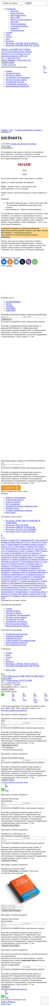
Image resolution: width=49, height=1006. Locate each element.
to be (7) (4, 544)
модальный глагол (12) (10, 570)
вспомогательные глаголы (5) (34, 544)
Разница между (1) (23, 590)
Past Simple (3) (21, 546)
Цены (8, 35)
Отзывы (9, 32)
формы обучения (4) (40, 559)
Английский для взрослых (16, 84)
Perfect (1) (25, 587)
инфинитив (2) (14, 551)
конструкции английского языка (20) (16, 555)
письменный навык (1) (35, 574)
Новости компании (18, 24)
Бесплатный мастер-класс (16, 645)
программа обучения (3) (38, 572)
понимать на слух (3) (20, 566)
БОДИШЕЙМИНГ (13, 302)
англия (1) (5, 540)
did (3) (38, 551)
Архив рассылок (17, 30)
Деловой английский (14, 636)
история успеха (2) (34, 564)
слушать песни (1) (26, 549)
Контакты (10, 41)
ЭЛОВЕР (9, 306)
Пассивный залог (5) (12, 587)
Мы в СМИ (15, 17)
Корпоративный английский (17, 86)
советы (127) (15, 540)
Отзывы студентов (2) (18, 564)
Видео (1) (26, 596)
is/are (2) (4, 546)
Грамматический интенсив (16, 634)
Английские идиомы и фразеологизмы (21, 506)
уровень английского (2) (21, 559)
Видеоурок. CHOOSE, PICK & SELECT (22, 43)
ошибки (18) (32, 546)
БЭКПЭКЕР (11, 310)
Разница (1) (5, 594)
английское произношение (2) (13, 574)
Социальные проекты (19, 26)
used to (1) (35, 555)
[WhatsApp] (35, 262)
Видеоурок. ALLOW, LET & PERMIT (21, 529)
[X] (22, 262)
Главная (9, 71)
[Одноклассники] (10, 262)
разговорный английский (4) (29, 568)
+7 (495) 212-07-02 (8, 65)
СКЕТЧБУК (10, 308)
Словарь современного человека (23, 144)
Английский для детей (15, 82)
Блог (8, 39)
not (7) (28, 542)
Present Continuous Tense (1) (23, 557)
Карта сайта (10, 670)
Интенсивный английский (16, 624)
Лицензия (14, 22)
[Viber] (28, 262)
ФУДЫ (8, 304)
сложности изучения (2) (20, 579)
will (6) (44, 542)
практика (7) (37, 553)
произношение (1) (23, 592)
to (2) (6, 551)
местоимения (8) (17, 583)
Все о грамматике (13, 504)
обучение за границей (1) (11, 562)
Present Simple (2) (15, 544)
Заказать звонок (8, 62)
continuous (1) (6, 566)
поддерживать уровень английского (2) (17, 577)
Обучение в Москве (14, 75)
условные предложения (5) (22, 585)
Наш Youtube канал (18, 15)
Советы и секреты (13, 502)
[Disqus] (24, 368)
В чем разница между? (15, 500)
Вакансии (14, 28)
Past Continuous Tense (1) (32, 562)
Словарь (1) (17, 596)
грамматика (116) (27, 540)
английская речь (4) (9, 568)
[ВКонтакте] (4, 262)
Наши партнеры (17, 13)
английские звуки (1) (39, 592)
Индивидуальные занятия (16, 80)
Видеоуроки (11, 513)
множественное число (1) (34, 583)
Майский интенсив (13, 638)
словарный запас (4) (20, 572)
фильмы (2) (5, 542)
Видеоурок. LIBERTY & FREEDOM (20, 527)
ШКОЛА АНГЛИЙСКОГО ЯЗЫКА (16, 49)
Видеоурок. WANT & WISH (17, 525)
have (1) (24, 551)
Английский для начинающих (18, 77)
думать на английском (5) (14, 553)
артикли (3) (14, 581)
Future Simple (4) (12, 549)
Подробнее (5, 237)
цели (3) (28, 553)
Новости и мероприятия (15, 497)
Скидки (9, 37)
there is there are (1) (18, 542)
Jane (8, 146)
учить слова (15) (41, 540)
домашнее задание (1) (28, 570)
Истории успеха (12, 508)
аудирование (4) (36, 566)
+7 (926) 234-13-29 (12, 58)
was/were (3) (36, 542)
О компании (11, 9)
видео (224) (35, 596)
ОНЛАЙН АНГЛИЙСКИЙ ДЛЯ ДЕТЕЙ (22, 45)
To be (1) (11, 546)
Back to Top (5, 1004)
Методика (14, 11)
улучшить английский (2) (29, 581)
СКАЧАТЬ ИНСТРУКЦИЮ (11, 911)
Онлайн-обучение (13, 73)
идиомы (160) (16, 594)
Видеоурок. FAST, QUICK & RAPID (20, 531)
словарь (9, 266)
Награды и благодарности (21, 20)
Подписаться (9, 488)
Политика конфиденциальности (14, 710)
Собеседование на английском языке (21, 640)
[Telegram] (16, 262)
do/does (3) (31, 551)
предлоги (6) (34, 587)
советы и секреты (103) (31, 594)
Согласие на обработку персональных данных (14, 782)
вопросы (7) (6, 585)
